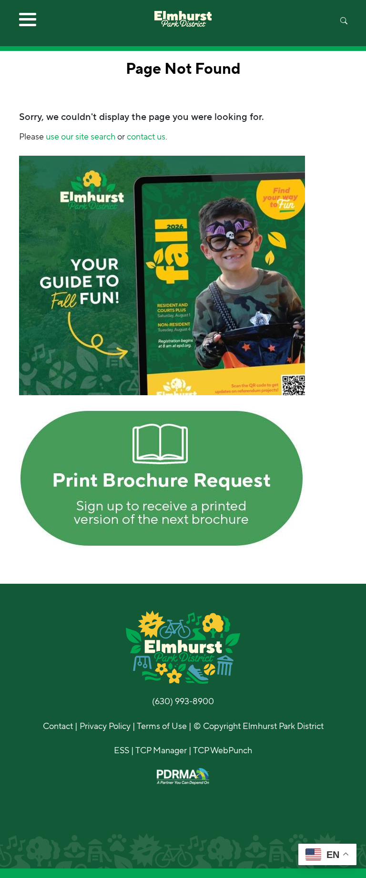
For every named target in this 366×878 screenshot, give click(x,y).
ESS (121, 750)
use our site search (80, 136)
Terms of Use (162, 726)
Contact (58, 726)
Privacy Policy (105, 726)
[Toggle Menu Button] (27, 23)
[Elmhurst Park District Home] (183, 13)
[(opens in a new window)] (162, 275)
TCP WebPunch (222, 750)
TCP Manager (161, 750)
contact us (146, 136)
